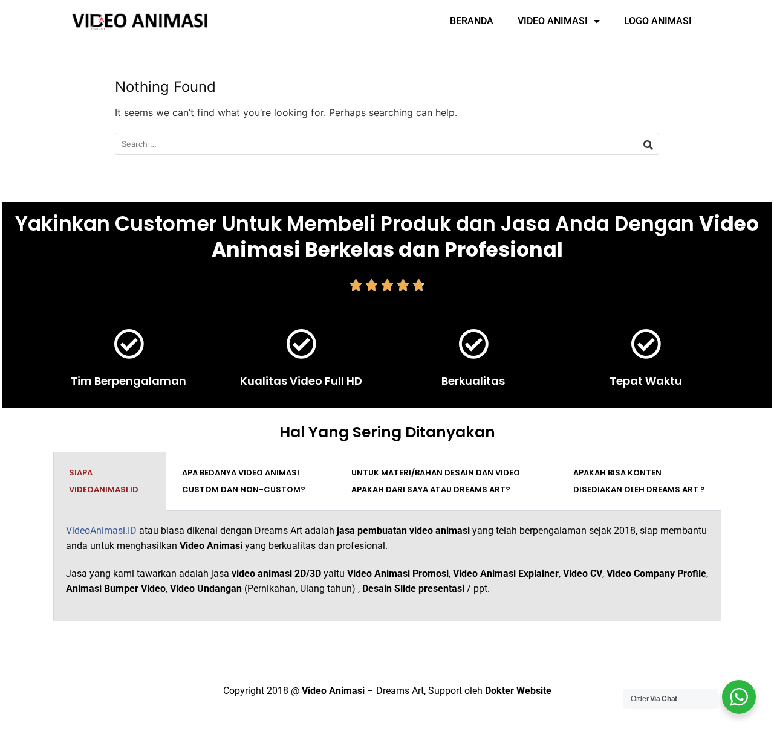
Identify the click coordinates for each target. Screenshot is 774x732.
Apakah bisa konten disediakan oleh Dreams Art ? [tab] (639, 481)
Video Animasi (553, 21)
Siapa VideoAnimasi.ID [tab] (103, 481)
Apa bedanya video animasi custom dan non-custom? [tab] (243, 481)
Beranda (471, 21)
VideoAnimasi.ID (101, 530)
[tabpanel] (387, 566)
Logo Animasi (658, 21)
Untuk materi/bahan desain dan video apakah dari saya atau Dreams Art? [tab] (435, 481)
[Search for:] (387, 144)
